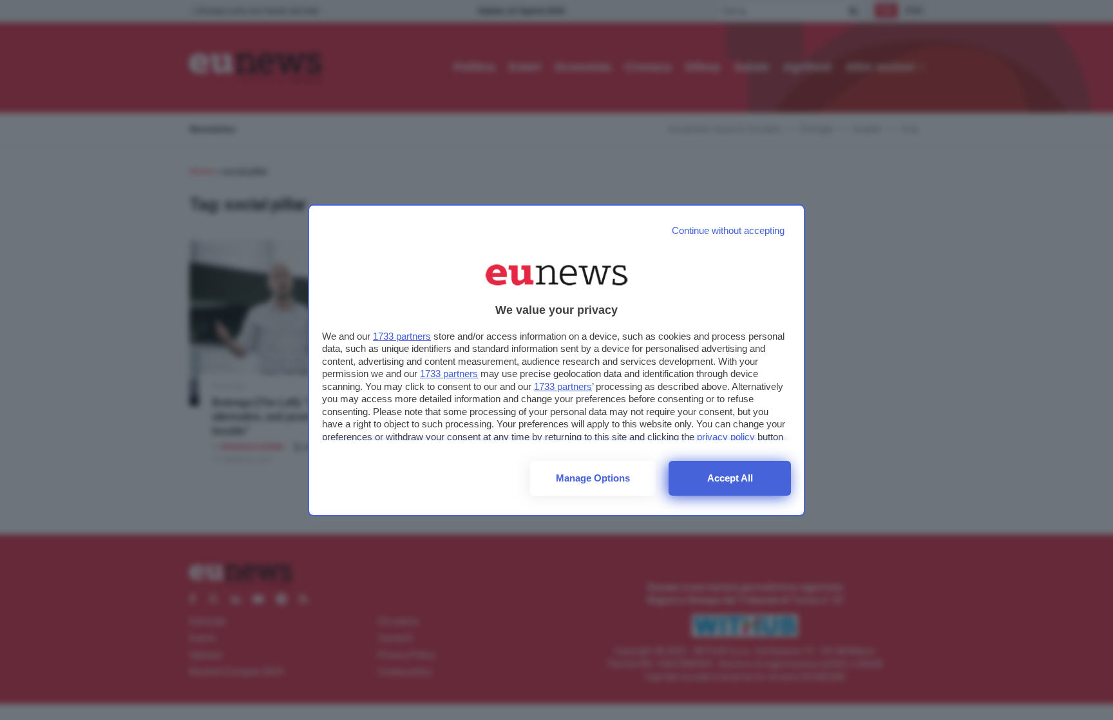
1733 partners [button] (402, 336)
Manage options (593, 477)
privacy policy (726, 436)
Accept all (730, 477)
